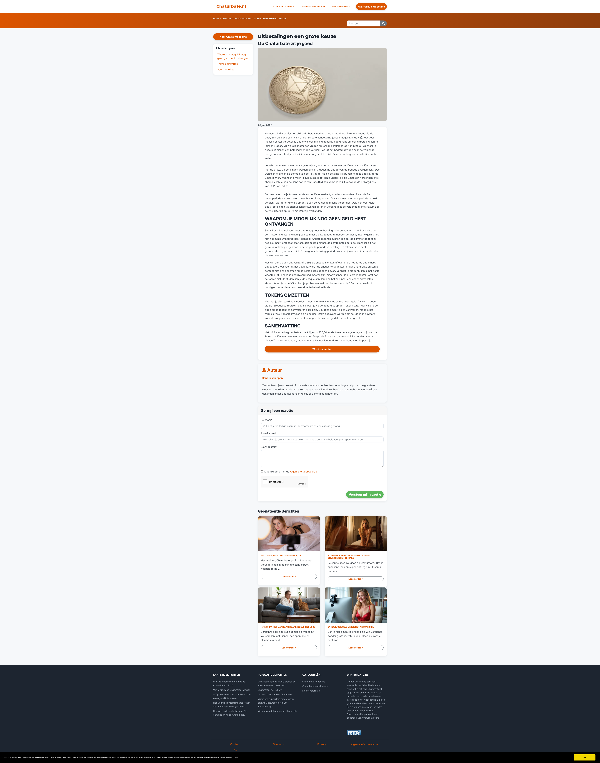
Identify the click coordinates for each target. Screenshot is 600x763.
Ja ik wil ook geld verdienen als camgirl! (351, 627)
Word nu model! (322, 349)
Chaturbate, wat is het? (270, 690)
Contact (235, 744)
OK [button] (584, 757)
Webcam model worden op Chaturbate (277, 711)
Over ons (278, 744)
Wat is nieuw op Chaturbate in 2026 (281, 555)
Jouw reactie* (269, 446)
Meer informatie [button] (232, 757)
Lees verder (288, 576)
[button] (233, 48)
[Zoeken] (383, 23)
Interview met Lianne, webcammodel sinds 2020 (288, 627)
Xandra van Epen (272, 378)
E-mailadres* (268, 433)
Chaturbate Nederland (283, 6)
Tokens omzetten (227, 63)
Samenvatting (225, 69)
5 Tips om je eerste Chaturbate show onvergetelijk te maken (349, 556)
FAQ (235, 749)
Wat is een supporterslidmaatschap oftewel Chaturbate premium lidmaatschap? (276, 703)
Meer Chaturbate (340, 6)
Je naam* (266, 419)
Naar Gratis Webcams (371, 6)
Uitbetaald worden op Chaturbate (275, 694)
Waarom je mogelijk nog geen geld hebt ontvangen (232, 56)
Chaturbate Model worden (313, 6)
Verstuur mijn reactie (365, 494)
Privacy (321, 744)
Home (216, 18)
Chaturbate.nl (231, 6)
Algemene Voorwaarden (304, 471)
